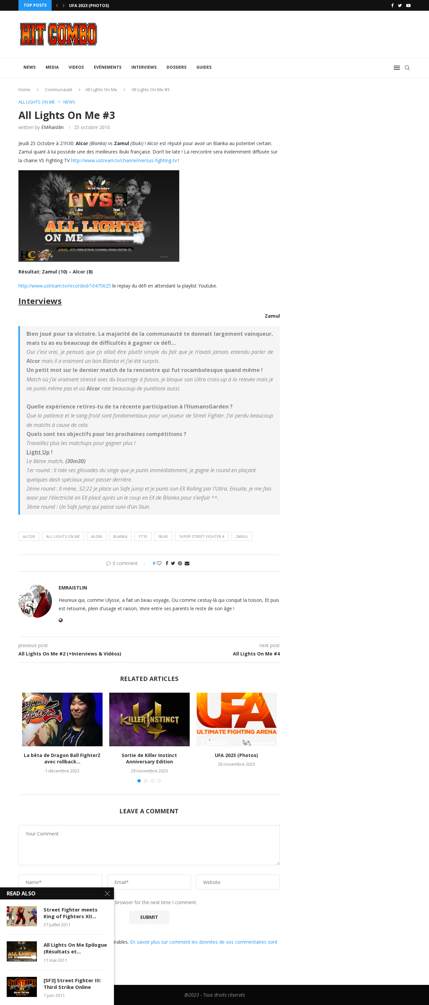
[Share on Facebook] (167, 563)
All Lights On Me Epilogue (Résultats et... (75, 948)
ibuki (163, 536)
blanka (120, 536)
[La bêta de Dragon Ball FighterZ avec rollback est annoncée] (62, 719)
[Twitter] (400, 5)
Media (52, 67)
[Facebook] (392, 5)
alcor (29, 536)
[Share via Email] (187, 563)
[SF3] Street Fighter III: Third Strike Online (72, 983)
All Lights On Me (101, 89)
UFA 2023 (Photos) (89, 5)
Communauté (58, 89)
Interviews (144, 67)
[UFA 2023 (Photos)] (236, 719)
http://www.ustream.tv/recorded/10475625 (64, 285)
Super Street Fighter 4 (201, 536)
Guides (203, 67)
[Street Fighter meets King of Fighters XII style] (22, 916)
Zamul (242, 536)
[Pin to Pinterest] (180, 563)
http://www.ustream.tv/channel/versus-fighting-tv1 (125, 160)
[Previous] (57, 5)
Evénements (107, 67)
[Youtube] (408, 5)
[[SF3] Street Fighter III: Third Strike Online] (22, 987)
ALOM (96, 536)
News (29, 67)
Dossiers (176, 67)
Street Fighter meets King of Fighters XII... (71, 913)
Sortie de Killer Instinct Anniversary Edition (149, 758)
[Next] (63, 5)
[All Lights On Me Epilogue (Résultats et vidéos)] (22, 951)
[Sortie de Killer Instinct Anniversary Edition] (149, 719)
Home (24, 89)
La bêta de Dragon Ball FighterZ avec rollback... (62, 758)
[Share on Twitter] (173, 563)
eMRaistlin (52, 127)
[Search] (407, 67)
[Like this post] (159, 563)
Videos (76, 67)
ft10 (143, 536)
